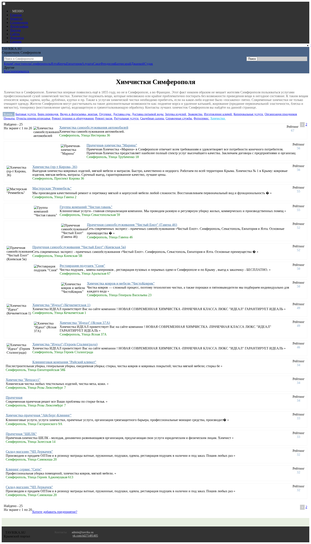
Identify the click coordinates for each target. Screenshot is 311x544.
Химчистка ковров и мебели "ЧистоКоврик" (121, 283)
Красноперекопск (16, 71)
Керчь (62, 63)
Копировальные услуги (249, 114)
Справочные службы (179, 118)
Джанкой (137, 63)
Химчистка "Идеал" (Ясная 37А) (85, 323)
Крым (8, 63)
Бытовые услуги (26, 114)
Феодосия (107, 63)
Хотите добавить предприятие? (54, 512)
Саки (96, 63)
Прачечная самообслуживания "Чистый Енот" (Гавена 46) (132, 225)
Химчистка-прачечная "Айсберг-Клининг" (39, 415)
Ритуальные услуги (126, 118)
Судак (148, 63)
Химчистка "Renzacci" (23, 380)
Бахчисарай (123, 63)
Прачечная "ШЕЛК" (21, 434)
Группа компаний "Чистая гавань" (86, 207)
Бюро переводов (48, 114)
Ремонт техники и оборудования (73, 118)
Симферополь (41, 63)
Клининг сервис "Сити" (24, 469)
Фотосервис (201, 118)
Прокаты (9, 118)
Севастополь (21, 63)
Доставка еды (122, 114)
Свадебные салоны (152, 118)
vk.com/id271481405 (85, 535)
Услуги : (8, 114)
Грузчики (105, 114)
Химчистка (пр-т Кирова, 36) (54, 167)
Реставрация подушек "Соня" (82, 266)
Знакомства (195, 114)
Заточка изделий (176, 114)
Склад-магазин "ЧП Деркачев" (29, 452)
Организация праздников (281, 114)
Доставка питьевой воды (148, 114)
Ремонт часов (104, 118)
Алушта (87, 63)
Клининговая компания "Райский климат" (64, 362)
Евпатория (74, 63)
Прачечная (14, 397)
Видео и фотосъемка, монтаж (79, 114)
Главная (16, 15)
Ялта (54, 63)
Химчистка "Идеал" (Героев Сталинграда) (65, 344)
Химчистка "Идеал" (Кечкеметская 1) (61, 305)
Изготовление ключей (218, 114)
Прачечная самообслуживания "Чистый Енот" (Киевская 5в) (79, 247)
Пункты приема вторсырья (33, 118)
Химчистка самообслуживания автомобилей (93, 127)
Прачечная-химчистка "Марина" (112, 145)
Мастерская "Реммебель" (52, 188)
